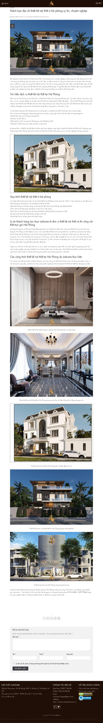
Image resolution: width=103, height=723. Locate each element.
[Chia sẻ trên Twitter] (48, 618)
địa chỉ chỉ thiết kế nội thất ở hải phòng (36, 79)
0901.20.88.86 (64, 691)
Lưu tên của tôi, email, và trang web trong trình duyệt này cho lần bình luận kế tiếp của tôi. (42, 664)
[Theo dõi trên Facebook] (55, 707)
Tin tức (12, 8)
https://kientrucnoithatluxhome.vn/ (64, 702)
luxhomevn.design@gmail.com (63, 696)
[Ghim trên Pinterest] (55, 618)
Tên (14, 654)
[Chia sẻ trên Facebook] (44, 618)
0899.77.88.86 (66, 688)
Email (42, 654)
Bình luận (16, 637)
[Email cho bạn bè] (51, 618)
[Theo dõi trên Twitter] (58, 707)
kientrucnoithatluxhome (41, 17)
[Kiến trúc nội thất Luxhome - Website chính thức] (51, 3)
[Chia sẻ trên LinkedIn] (59, 618)
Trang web (69, 654)
